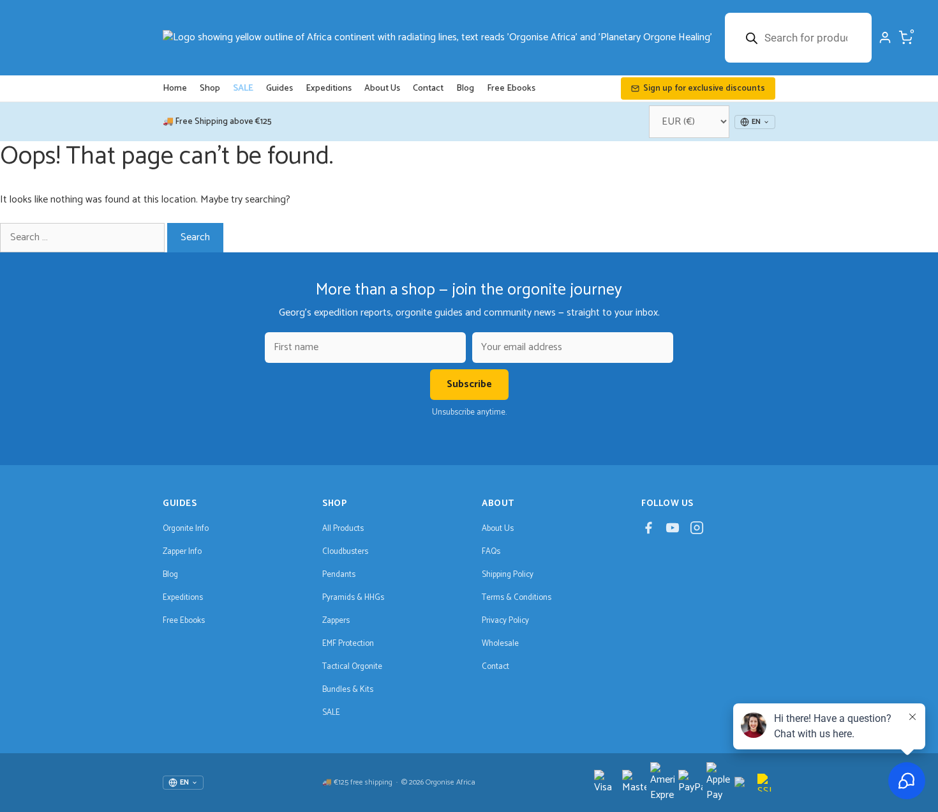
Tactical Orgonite (352, 666)
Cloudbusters (345, 551)
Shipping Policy (507, 574)
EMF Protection (348, 643)
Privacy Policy (505, 620)
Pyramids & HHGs (353, 597)
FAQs (491, 551)
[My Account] (885, 38)
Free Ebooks (511, 88)
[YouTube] (673, 531)
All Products (343, 528)
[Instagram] (697, 531)
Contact (428, 88)
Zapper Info (182, 551)
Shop (210, 88)
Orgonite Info (186, 528)
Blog (465, 88)
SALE (243, 88)
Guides (279, 88)
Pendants (338, 574)
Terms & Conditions (516, 597)
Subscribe (469, 384)
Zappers (336, 620)
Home (175, 88)
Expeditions (329, 88)
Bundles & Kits (347, 689)
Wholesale (500, 643)
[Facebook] (648, 531)
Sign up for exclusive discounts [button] (704, 88)
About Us (382, 88)
